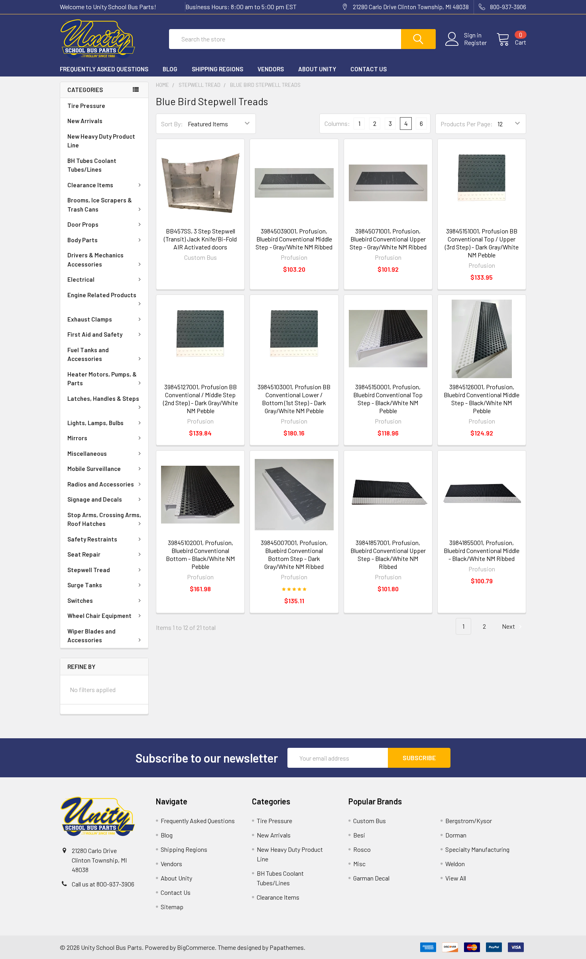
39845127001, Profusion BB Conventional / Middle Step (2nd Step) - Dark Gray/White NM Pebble (200, 398)
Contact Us (368, 69)
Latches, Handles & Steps (103, 398)
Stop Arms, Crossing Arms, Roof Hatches (104, 519)
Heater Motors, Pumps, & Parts (102, 379)
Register (475, 42)
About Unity (317, 69)
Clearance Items (90, 184)
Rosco (362, 849)
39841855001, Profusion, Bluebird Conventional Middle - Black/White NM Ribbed (481, 550)
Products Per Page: (466, 123)
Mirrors (77, 437)
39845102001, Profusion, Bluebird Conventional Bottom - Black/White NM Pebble (200, 554)
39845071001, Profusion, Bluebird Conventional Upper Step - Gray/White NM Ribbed (388, 239)
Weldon (455, 863)
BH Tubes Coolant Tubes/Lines (91, 165)
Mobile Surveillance (94, 468)
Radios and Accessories (100, 484)
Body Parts (82, 239)
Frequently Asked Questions (104, 69)
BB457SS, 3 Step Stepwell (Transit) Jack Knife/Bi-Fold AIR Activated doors (200, 239)
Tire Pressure (86, 105)
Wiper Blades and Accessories (91, 636)
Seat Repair (83, 554)
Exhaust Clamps (89, 319)
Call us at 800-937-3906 (103, 884)
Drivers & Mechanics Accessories (95, 259)
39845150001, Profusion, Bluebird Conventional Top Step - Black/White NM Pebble (388, 398)
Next (509, 626)
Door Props (82, 224)
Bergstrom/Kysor (468, 820)
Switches (80, 600)
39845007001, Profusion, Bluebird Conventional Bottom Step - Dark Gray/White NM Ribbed (294, 554)
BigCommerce (196, 947)
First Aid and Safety (94, 334)
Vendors (271, 69)
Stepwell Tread (88, 569)
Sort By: (172, 123)
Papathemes (286, 947)
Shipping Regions (217, 69)
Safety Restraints (92, 539)
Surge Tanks (84, 584)
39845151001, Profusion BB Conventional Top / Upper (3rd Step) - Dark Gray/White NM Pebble (482, 243)
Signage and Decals (94, 499)
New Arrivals (84, 120)
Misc (359, 863)
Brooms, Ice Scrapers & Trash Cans (99, 204)
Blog (170, 69)
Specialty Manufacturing (477, 849)
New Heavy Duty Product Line (101, 141)
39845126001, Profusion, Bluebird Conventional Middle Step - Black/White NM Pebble (481, 398)
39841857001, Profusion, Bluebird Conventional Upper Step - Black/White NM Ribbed (388, 554)
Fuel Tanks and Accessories (88, 354)
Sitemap (172, 906)
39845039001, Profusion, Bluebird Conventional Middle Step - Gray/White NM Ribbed (294, 239)
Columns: (337, 123)
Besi (359, 835)
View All (455, 878)
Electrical (80, 279)
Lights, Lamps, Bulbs (95, 422)
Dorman (455, 835)
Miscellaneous (87, 453)
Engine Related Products (101, 294)
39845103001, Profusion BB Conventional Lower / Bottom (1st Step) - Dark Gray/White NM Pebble (294, 398)
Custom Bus (369, 820)
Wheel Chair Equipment (99, 615)
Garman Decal (371, 878)
